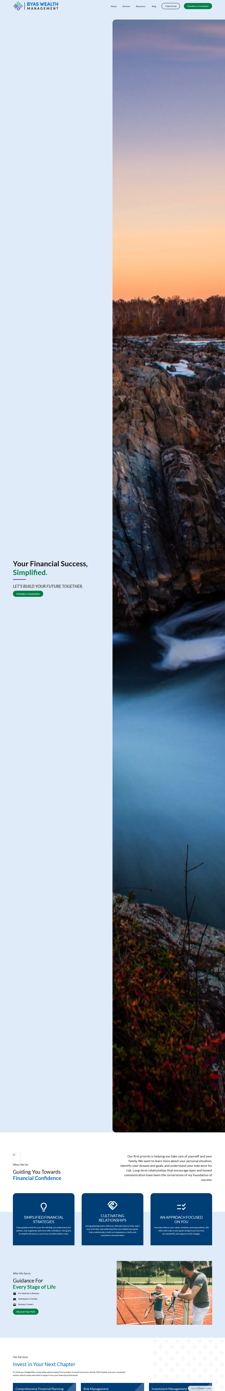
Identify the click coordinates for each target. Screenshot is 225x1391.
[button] (114, 6)
